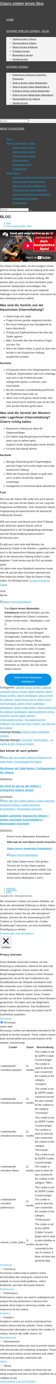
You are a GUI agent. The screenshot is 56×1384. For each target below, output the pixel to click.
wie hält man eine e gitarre (25, 723)
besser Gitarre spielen (32, 691)
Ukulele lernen (19, 169)
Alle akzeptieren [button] (25, 933)
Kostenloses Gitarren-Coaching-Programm (34, 177)
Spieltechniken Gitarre (23, 147)
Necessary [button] (6, 1018)
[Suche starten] (30, 210)
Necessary (10, 1022)
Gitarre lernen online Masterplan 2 (29, 186)
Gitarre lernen (13, 173)
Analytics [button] (5, 1313)
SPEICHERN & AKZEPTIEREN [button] (17, 1382)
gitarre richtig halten (25, 707)
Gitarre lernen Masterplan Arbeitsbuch (31, 194)
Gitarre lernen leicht (25, 699)
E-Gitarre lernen (20, 160)
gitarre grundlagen (27, 695)
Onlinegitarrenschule (11, 720)
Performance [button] (7, 1289)
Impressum (11, 888)
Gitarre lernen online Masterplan (28, 181)
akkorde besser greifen (28, 687)
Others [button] (3, 1361)
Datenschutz (11, 890)
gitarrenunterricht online (41, 712)
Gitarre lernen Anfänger (24, 156)
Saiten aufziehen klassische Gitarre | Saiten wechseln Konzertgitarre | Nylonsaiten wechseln (24, 819)
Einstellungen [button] (7, 933)
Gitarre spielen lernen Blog (22, 3)
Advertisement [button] (8, 1337)
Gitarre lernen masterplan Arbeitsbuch (29, 848)
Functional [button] (6, 1265)
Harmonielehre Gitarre (23, 152)
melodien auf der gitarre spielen (17, 715)
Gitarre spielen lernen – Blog (20, 143)
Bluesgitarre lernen (21, 164)
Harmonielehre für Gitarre (25, 198)
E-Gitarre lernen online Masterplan (29, 190)
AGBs (8, 892)
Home (9, 139)
